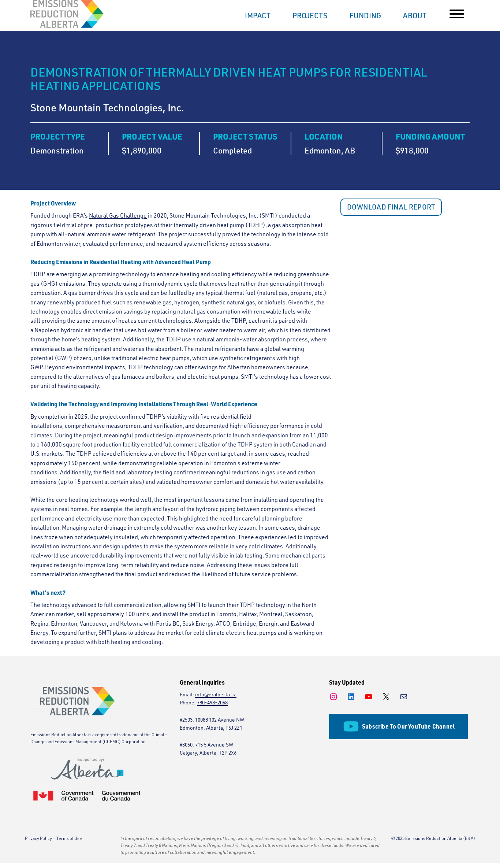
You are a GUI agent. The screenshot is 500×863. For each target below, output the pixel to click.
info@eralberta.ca (215, 694)
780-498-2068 (212, 702)
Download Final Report (391, 207)
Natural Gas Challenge (118, 215)
